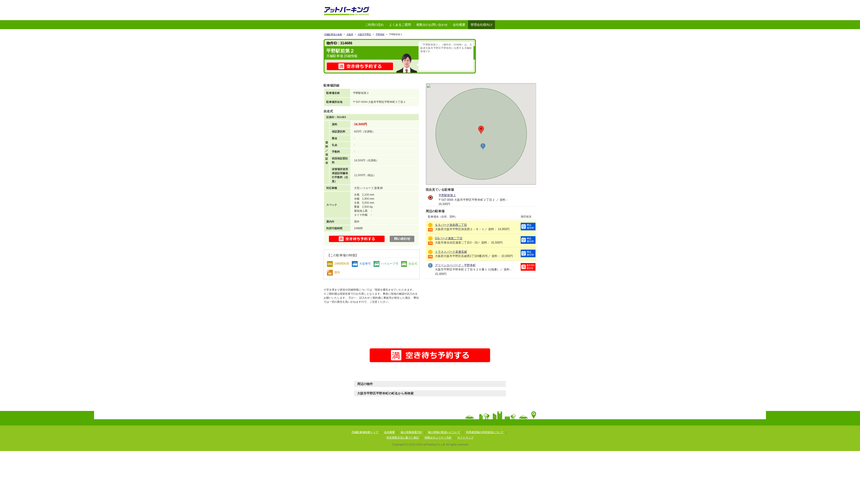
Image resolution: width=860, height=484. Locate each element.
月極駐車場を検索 (333, 34)
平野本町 (380, 34)
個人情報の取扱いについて (444, 432)
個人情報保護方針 (411, 432)
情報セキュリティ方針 (438, 437)
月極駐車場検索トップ (364, 432)
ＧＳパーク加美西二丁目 (451, 225)
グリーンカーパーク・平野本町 (455, 265)
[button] (483, 147)
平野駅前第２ (447, 195)
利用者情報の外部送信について (485, 432)
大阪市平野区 (364, 34)
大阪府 (349, 34)
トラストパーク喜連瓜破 (451, 251)
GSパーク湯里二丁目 (448, 238)
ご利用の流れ (374, 24)
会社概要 (459, 24)
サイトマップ (465, 437)
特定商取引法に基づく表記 (403, 437)
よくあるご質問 (400, 24)
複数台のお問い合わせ (432, 24)
